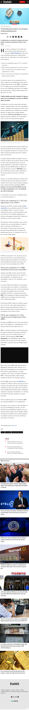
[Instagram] (16, 697)
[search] (27, 2)
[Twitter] (10, 37)
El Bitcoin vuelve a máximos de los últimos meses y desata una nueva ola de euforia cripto (13, 539)
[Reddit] (16, 37)
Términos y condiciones (5, 690)
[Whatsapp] (7, 37)
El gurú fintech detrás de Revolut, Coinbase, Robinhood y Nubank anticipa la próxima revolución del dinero (15, 452)
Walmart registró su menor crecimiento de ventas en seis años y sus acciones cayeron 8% (13, 566)
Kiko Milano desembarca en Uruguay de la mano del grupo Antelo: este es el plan (15, 447)
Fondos (8, 432)
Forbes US (14, 425)
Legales (13, 690)
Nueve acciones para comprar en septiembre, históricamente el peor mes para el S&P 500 (14, 619)
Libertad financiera (17, 432)
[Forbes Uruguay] (7, 2)
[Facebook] (13, 37)
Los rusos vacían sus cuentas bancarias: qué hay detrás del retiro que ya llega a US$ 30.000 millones (14, 646)
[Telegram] (18, 37)
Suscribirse (22, 1)
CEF (3, 432)
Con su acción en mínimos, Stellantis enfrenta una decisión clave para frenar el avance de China (14, 512)
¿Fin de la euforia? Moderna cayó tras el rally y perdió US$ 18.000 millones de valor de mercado (14, 593)
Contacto (17, 690)
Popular (7, 438)
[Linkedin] (21, 37)
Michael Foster (4, 33)
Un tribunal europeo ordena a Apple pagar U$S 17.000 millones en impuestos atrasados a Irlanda (14, 485)
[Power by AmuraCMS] (14, 701)
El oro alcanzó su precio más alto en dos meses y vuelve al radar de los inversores (13, 672)
